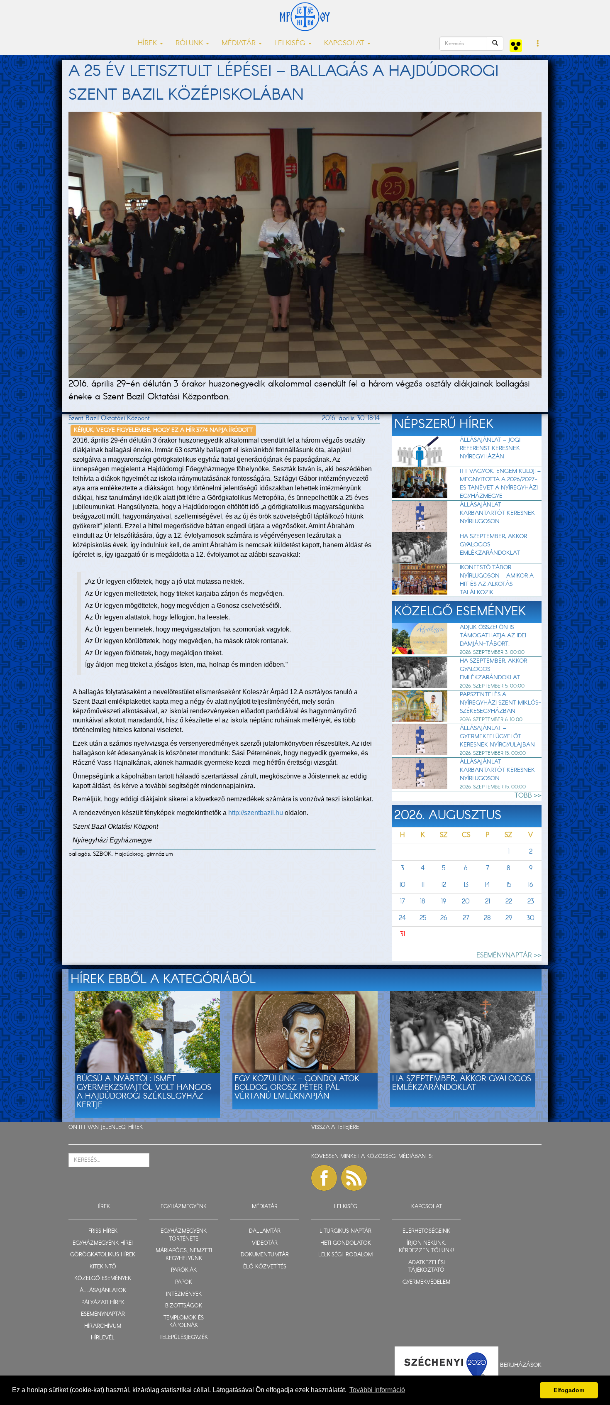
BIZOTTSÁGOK (183, 1306)
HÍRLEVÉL (103, 1338)
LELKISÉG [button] (290, 43)
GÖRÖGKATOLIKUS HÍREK (102, 1255)
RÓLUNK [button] (190, 43)
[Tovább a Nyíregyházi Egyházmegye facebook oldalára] (324, 1178)
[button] (538, 44)
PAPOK (183, 1282)
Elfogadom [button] (569, 1390)
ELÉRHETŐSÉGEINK (426, 1231)
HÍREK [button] (148, 43)
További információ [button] (377, 1389)
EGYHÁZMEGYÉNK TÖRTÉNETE (184, 1235)
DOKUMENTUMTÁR (265, 1255)
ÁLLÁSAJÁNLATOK (103, 1291)
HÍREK (135, 1127)
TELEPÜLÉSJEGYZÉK (183, 1337)
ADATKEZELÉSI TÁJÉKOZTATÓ (426, 1267)
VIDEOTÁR (265, 1243)
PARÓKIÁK (184, 1270)
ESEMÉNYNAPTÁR (103, 1314)
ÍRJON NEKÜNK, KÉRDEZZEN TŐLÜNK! (426, 1247)
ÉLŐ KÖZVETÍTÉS (264, 1267)
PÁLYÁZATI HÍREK (102, 1303)
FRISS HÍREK (102, 1231)
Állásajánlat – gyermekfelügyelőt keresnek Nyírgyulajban (497, 736)
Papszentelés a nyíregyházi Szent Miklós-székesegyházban (500, 702)
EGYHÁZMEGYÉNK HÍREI (103, 1243)
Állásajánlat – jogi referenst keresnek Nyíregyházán (490, 448)
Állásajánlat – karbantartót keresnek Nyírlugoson (497, 513)
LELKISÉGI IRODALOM (345, 1255)
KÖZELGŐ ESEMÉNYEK (102, 1279)
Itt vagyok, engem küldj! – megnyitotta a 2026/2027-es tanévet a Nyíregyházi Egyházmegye (500, 483)
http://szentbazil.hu (255, 812)
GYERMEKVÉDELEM (426, 1282)
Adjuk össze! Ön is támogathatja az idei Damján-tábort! (493, 635)
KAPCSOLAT (426, 1207)
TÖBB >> (528, 795)
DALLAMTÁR (265, 1231)
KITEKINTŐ (103, 1267)
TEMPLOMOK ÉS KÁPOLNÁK (183, 1322)
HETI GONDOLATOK (345, 1243)
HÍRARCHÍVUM (102, 1326)
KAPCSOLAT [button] (345, 43)
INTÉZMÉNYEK (184, 1294)
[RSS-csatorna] (354, 1178)
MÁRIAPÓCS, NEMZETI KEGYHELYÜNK (184, 1255)
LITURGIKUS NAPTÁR (345, 1231)
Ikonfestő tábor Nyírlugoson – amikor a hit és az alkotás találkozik (497, 580)
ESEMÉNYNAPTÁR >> (509, 955)
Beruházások (521, 1365)
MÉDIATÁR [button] (240, 43)
